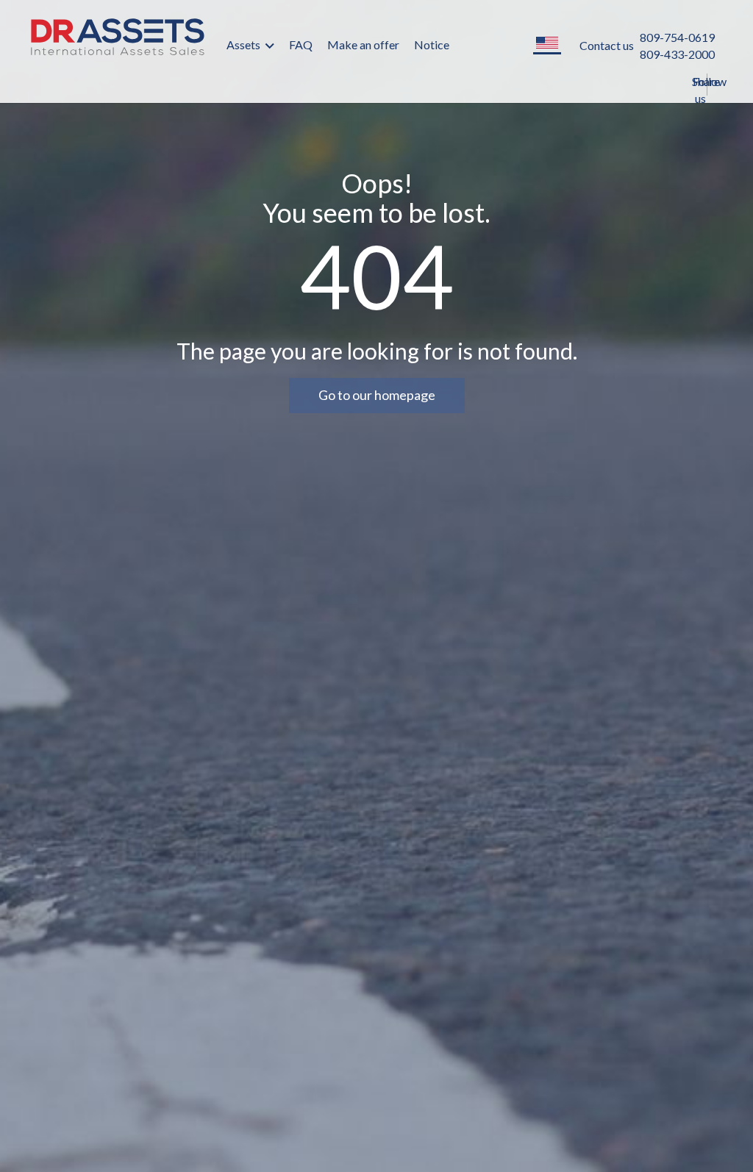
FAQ (301, 44)
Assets (244, 44)
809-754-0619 (677, 37)
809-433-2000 (677, 54)
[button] (547, 43)
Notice (431, 44)
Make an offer (363, 44)
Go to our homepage (376, 395)
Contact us (606, 45)
